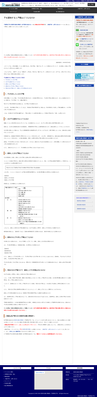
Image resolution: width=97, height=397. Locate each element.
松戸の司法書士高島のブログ (82, 80)
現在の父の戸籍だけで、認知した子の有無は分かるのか (19, 88)
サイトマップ (13, 11)
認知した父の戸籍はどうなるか (13, 84)
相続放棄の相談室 (81, 204)
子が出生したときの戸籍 (11, 79)
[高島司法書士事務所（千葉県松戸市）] (11, 4)
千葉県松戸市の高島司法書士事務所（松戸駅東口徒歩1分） (18, 24)
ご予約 (92, 4)
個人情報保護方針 (60, 11)
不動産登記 (84, 188)
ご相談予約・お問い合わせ (83, 8)
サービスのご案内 (13, 8)
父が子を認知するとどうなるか (13, 81)
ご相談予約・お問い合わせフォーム (50, 329)
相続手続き (90, 186)
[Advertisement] (37, 41)
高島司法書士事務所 (19, 320)
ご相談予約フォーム (86, 39)
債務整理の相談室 (81, 208)
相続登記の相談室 (81, 200)
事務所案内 (60, 8)
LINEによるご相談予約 (14, 331)
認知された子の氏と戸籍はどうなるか (15, 86)
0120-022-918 (26, 329)
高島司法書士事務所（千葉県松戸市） (86, 396)
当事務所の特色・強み (36, 8)
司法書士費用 (37, 11)
